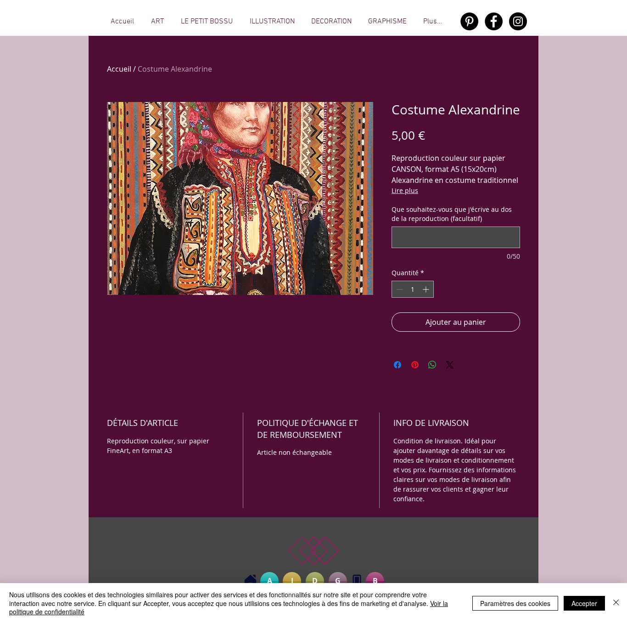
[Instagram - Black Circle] (518, 21)
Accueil (119, 69)
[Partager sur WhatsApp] (432, 364)
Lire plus (405, 190)
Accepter (584, 603)
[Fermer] (615, 603)
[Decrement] (398, 289)
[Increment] (426, 289)
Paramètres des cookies (515, 603)
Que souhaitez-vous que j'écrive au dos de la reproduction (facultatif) (452, 214)
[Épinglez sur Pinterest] (414, 364)
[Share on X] (449, 364)
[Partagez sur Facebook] (397, 364)
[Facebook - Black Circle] (494, 21)
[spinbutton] (412, 289)
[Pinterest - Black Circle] (469, 21)
